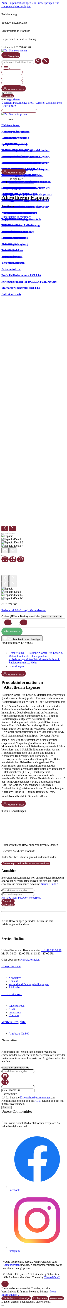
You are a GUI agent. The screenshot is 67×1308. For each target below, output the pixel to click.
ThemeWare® (52, 1277)
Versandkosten (11, 1264)
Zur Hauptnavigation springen (30, 4)
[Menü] (5, 66)
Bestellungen (8, 105)
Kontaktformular (29, 959)
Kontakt (13, 981)
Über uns (14, 1015)
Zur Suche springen (43, 2)
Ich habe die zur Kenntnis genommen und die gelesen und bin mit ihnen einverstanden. (32, 1100)
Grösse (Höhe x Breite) (20, 616)
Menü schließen (16, 89)
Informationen (11, 994)
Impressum (15, 1012)
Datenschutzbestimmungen (35, 1097)
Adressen (40, 102)
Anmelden (8, 96)
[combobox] (17, 62)
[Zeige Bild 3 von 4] (10, 533)
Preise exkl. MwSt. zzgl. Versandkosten (23, 610)
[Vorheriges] (4, 528)
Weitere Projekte (13, 1022)
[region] (33, 409)
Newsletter (15, 977)
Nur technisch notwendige (16, 1298)
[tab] (36, 657)
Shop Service (11, 966)
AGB (12, 1008)
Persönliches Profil (24, 102)
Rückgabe (14, 987)
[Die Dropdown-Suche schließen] (45, 61)
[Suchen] (38, 61)
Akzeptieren (56, 1298)
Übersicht (7, 102)
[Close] (2, 555)
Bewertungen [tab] (16, 666)
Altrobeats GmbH (19, 1033)
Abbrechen (8, 904)
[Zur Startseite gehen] (14, 50)
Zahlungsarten (54, 102)
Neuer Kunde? (49, 884)
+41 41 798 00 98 (51, 950)
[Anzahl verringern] (7, 622)
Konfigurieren (40, 1298)
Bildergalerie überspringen (16, 216)
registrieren (13, 99)
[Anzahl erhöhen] (23, 622)
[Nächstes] (12, 528)
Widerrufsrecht (17, 1005)
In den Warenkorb (12, 631)
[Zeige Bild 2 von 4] (6, 533)
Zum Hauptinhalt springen (16, 2)
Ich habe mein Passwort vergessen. (21, 897)
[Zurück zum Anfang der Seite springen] (5, 1284)
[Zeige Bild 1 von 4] (2, 533)
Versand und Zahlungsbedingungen (29, 984)
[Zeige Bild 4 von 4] (13, 533)
